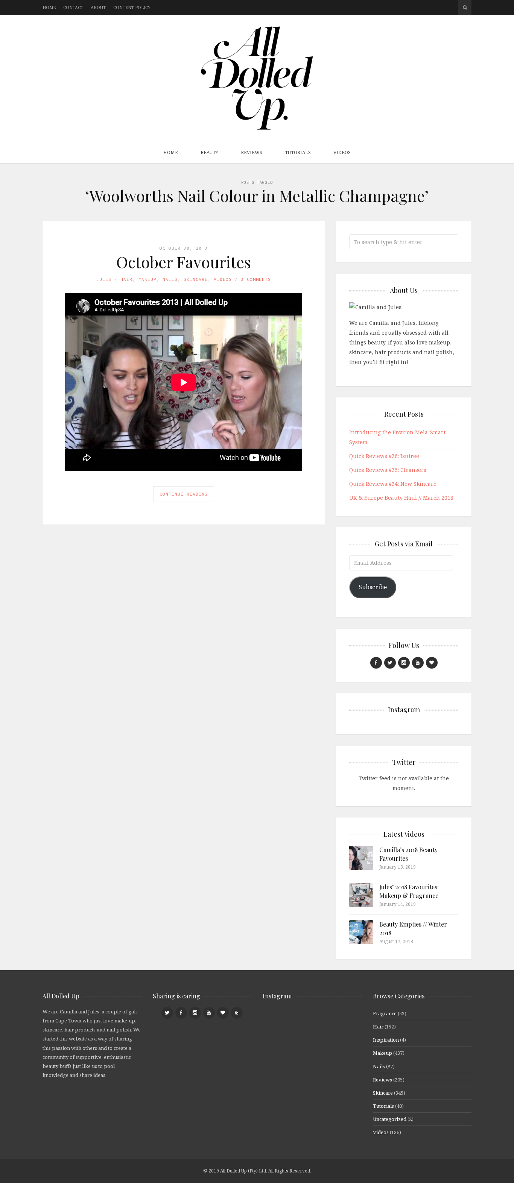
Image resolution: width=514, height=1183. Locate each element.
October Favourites (183, 261)
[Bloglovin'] (432, 663)
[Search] (464, 7)
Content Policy (132, 7)
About (98, 7)
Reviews (251, 152)
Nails (170, 279)
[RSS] (237, 1013)
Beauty (209, 152)
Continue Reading (184, 493)
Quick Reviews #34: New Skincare (392, 483)
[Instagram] (404, 663)
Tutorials (298, 152)
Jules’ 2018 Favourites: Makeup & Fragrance (409, 891)
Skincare (196, 279)
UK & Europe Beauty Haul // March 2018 (401, 497)
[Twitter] (390, 663)
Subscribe (373, 587)
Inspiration (386, 1039)
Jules (103, 279)
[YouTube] (418, 663)
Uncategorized (389, 1119)
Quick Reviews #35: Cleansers (387, 469)
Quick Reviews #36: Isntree (384, 456)
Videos (342, 152)
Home (49, 7)
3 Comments (256, 279)
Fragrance (385, 1013)
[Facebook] (376, 663)
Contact (73, 7)
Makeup (147, 279)
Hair (126, 279)
